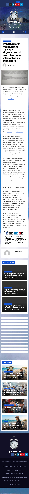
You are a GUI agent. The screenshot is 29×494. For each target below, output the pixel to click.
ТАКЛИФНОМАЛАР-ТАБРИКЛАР (14, 470)
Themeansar (14, 463)
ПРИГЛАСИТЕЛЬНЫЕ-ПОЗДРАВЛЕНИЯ (14, 473)
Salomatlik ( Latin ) (8, 371)
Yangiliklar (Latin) (7, 41)
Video (25, 477)
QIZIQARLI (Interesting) (7, 477)
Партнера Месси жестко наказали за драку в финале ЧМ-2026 (14, 409)
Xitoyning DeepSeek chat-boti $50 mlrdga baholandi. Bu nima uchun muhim (14, 307)
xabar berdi (11, 99)
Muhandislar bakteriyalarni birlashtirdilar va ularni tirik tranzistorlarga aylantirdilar (13, 392)
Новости (6, 421)
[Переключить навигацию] (13, 32)
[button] (23, 32)
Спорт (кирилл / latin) (8, 405)
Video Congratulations (14, 484)
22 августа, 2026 (9, 377)
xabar (17, 132)
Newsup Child (21, 461)
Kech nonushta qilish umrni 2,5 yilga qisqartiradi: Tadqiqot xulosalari (14, 375)
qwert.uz (12, 64)
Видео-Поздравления (20, 480)
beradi (21, 132)
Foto (5, 480)
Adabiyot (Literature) (18, 477)
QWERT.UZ (14, 22)
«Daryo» (9, 132)
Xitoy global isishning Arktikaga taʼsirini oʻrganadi (14, 290)
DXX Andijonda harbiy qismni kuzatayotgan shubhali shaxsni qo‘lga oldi (19, 239)
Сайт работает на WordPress (8, 461)
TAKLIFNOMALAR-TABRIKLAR (20, 466)
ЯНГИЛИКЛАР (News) (7, 466)
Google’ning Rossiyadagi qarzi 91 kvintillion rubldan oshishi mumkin (14, 275)
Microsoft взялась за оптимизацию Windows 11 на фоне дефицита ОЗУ (14, 425)
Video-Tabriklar (10, 480)
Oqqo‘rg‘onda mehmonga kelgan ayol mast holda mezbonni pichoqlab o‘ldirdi (9, 240)
